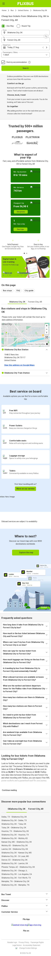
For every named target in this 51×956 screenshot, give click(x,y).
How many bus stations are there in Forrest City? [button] (22, 707)
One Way (10, 26)
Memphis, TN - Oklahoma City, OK (15, 881)
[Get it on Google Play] (19, 925)
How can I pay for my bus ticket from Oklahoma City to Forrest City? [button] (19, 652)
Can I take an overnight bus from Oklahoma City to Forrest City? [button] (22, 742)
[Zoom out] (46, 329)
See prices (21, 212)
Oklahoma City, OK (40, 10)
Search (26, 68)
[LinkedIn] (26, 936)
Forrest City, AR (35, 302)
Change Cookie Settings (28, 948)
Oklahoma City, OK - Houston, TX (15, 835)
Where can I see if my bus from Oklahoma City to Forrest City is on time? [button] (23, 643)
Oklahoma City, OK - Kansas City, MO (16, 853)
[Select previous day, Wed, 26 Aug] (43, 47)
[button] (25, 32)
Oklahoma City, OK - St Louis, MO (15, 856)
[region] (25, 335)
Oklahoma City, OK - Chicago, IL (14, 870)
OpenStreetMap (40, 344)
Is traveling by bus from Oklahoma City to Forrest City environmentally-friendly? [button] (21, 669)
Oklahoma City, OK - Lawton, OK (14, 863)
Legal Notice (16, 945)
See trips (20, 229)
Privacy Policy (24, 942)
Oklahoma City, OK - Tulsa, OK (13, 824)
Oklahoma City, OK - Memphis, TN (15, 885)
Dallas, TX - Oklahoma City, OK (14, 817)
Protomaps (29, 344)
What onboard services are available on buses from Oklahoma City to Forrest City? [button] (23, 678)
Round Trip (26, 26)
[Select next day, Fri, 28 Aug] (46, 47)
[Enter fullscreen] (46, 337)
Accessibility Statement (31, 945)
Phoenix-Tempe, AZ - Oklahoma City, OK (18, 867)
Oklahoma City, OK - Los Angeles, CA (16, 874)
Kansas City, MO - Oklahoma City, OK (16, 842)
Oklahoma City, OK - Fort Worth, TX (16, 878)
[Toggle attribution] (47, 344)
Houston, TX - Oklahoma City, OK (15, 831)
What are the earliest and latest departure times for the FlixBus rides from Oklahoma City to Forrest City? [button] (24, 689)
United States (23, 10)
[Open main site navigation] (3, 3)
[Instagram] (25, 936)
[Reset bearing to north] (46, 332)
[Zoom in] (46, 325)
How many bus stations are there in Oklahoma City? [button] (23, 698)
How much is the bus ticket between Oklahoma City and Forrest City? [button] (24, 634)
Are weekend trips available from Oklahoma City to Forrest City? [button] (22, 733)
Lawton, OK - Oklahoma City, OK (14, 849)
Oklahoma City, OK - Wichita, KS (14, 838)
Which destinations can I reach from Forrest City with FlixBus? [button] (23, 725)
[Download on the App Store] (34, 925)
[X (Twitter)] (27, 936)
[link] (25, 570)
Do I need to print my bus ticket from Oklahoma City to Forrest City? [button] (19, 716)
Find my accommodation (16, 62)
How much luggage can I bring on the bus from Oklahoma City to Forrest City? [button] (23, 661)
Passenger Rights (37, 942)
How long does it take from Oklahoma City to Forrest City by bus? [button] (23, 626)
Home (4, 10)
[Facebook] (24, 936)
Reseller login (12, 942)
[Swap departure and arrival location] (46, 36)
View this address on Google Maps (19, 365)
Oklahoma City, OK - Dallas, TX (14, 820)
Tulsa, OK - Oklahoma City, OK (13, 827)
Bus (12, 10)
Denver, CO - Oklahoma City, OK (14, 860)
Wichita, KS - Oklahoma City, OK (14, 845)
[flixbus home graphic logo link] (25, 3)
